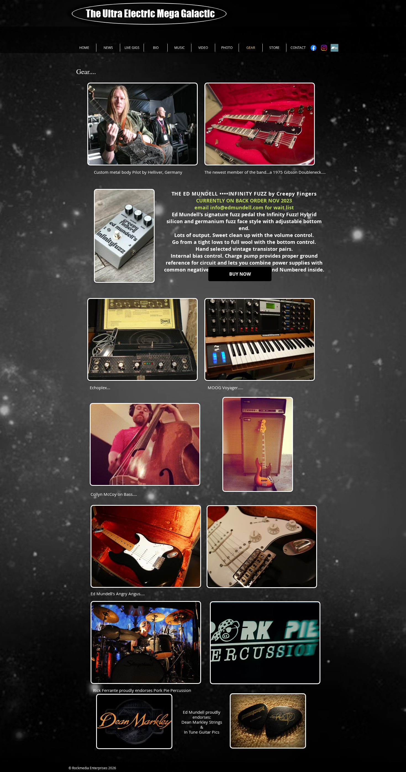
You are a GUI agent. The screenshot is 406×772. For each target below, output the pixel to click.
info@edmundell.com (236, 207)
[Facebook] (313, 48)
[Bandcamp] (334, 48)
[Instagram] (324, 48)
